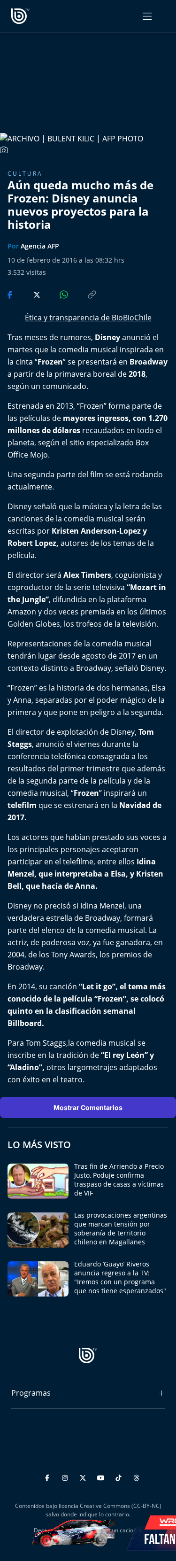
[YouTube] (102, 1476)
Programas (31, 1393)
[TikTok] (120, 1476)
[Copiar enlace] (83, 294)
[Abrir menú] (147, 16)
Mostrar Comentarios (88, 1107)
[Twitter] (84, 1476)
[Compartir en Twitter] (28, 294)
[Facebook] (48, 1476)
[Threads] (136, 1476)
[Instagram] (66, 1476)
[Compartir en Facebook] (11, 294)
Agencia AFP (40, 245)
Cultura (25, 174)
